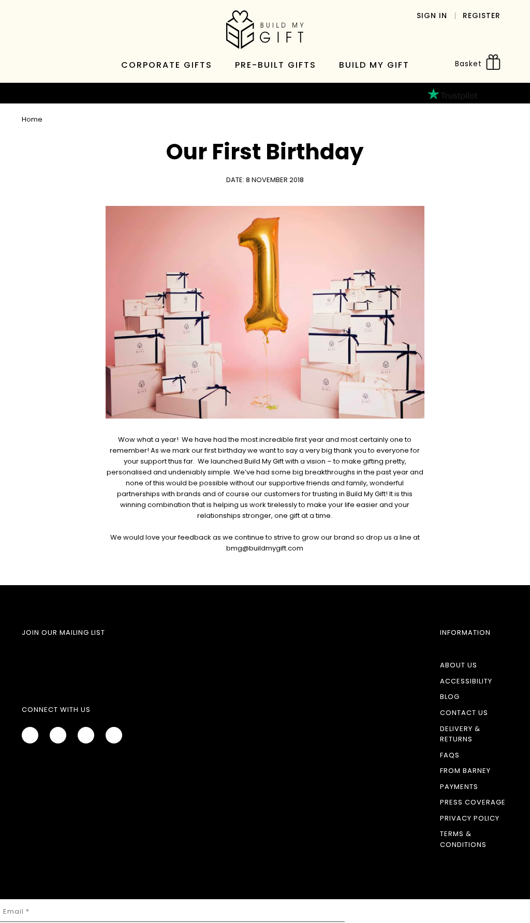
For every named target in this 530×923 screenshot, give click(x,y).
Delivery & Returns (460, 734)
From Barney (465, 771)
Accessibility (466, 681)
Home (32, 119)
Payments (459, 787)
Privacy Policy (469, 818)
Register (481, 15)
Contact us (464, 713)
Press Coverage (473, 802)
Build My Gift (374, 65)
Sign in (432, 15)
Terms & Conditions (463, 839)
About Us (458, 665)
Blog (450, 697)
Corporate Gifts (166, 65)
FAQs (450, 755)
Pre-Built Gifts (275, 65)
